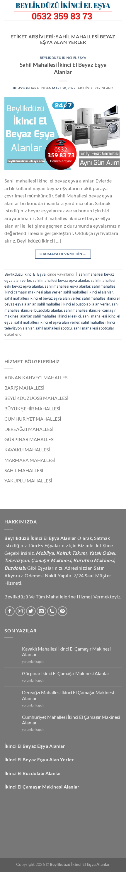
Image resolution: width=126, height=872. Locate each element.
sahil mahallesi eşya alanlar (67, 286)
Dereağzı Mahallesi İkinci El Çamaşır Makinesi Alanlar (68, 695)
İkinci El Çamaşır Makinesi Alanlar (41, 786)
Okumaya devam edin (63, 254)
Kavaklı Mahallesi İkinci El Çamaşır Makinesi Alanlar (66, 651)
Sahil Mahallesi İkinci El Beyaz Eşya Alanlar (63, 68)
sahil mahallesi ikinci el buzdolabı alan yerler (73, 304)
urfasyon (21, 88)
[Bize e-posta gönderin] (41, 611)
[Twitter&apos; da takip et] (31, 611)
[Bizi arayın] (52, 611)
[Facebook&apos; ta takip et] (10, 611)
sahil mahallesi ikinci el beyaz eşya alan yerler (42, 298)
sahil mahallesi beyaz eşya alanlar (61, 280)
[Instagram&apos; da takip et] (20, 611)
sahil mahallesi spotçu (53, 328)
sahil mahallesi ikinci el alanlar (88, 292)
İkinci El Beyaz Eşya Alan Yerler (39, 759)
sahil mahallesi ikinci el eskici (57, 316)
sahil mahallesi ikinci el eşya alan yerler (46, 322)
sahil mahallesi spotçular (94, 328)
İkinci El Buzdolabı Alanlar (33, 773)
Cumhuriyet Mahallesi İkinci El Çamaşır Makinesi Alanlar (71, 719)
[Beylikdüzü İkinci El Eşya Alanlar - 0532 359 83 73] (63, 10)
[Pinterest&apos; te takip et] (62, 611)
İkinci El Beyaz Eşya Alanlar (34, 746)
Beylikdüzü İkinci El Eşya (63, 57)
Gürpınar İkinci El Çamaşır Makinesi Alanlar (65, 673)
